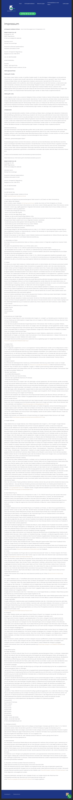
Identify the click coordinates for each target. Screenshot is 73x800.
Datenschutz (16, 794)
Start (20, 3)
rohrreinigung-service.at (27, 203)
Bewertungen (41, 3)
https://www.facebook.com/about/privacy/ (28, 549)
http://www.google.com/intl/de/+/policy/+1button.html (18, 610)
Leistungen (66, 3)
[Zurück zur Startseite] (11, 9)
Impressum (7, 794)
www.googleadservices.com (16, 487)
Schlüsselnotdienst (29, 3)
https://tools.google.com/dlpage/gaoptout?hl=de (35, 404)
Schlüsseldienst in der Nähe (53, 3)
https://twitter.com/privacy (55, 573)
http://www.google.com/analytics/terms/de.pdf (19, 779)
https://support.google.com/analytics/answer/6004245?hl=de (28, 417)
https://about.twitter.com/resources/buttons (20, 556)
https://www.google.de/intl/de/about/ (39, 364)
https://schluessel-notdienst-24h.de (16, 196)
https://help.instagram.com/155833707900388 (50, 644)
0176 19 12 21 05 (27, 14)
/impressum (62, 770)
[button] (67, 794)
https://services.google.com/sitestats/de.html (20, 489)
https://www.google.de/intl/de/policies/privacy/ (16, 340)
